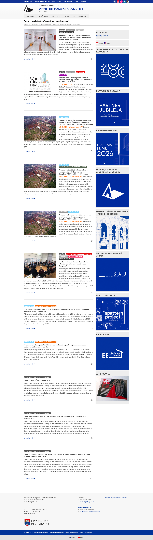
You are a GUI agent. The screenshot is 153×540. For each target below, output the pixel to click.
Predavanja (63, 117)
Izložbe (62, 30)
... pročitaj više (28, 59)
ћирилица (99, 35)
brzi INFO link (28, 1)
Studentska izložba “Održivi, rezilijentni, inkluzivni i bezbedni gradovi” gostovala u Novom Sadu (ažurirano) (75, 37)
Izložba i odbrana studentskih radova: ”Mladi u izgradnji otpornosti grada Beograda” (73, 264)
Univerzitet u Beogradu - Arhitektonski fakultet (37, 24)
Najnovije (56, 24)
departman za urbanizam (72, 24)
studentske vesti (75, 256)
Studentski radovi (66, 32)
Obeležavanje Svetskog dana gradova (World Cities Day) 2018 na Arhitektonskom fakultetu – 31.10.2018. (75, 80)
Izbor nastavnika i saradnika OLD (37, 377)
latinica (105, 35)
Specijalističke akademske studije (72, 167)
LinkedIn (124, 1)
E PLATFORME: (39, 1)
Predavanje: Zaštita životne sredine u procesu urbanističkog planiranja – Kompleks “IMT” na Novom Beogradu (73, 172)
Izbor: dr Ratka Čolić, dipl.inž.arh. (37, 380)
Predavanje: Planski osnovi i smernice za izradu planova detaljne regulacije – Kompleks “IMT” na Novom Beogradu (75, 217)
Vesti (61, 24)
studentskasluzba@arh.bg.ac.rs (90, 511)
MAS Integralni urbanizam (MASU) (79, 254)
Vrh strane (123, 533)
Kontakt (83, 1)
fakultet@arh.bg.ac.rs (87, 502)
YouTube (118, 1)
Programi (80, 30)
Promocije (80, 72)
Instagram (127, 1)
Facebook (114, 1)
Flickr (121, 1)
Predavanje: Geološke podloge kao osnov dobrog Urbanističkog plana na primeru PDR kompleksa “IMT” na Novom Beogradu (76, 122)
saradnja (63, 74)
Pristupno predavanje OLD (45, 306)
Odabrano (70, 30)
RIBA (76, 1)
